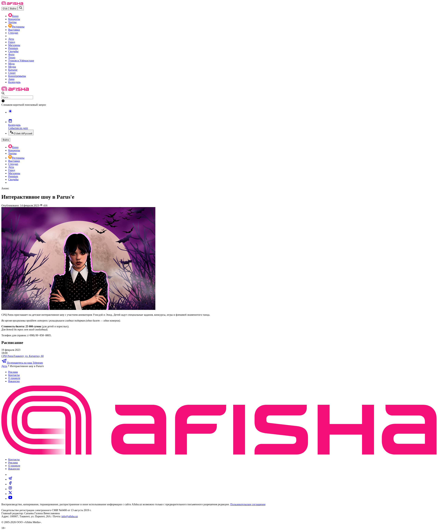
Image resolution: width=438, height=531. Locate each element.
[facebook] (10, 484)
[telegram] (10, 479)
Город (11, 42)
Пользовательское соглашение (248, 504)
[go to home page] (12, 3)
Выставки (14, 29)
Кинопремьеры (17, 76)
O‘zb (5, 8)
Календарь (14, 82)
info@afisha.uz (69, 516)
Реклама (13, 372)
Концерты (14, 19)
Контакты (14, 375)
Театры (12, 22)
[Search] (21, 7)
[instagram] (10, 488)
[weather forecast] (222, 115)
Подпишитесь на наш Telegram (25, 362)
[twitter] (10, 493)
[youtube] (10, 498)
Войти (13, 8)
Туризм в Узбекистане (21, 60)
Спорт (12, 72)
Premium (13, 48)
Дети (11, 39)
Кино (15, 16)
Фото (11, 54)
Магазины (14, 45)
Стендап (13, 32)
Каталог (13, 69)
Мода (11, 63)
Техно (11, 57)
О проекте (14, 378)
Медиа (12, 66)
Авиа (11, 79)
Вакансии (14, 381)
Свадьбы (13, 51)
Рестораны (18, 26)
